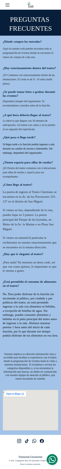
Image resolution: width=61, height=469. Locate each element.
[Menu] (7, 4)
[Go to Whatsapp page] (34, 441)
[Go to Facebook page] (42, 441)
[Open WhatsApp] (52, 459)
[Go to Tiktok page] (27, 441)
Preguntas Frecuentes (30, 456)
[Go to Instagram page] (19, 441)
